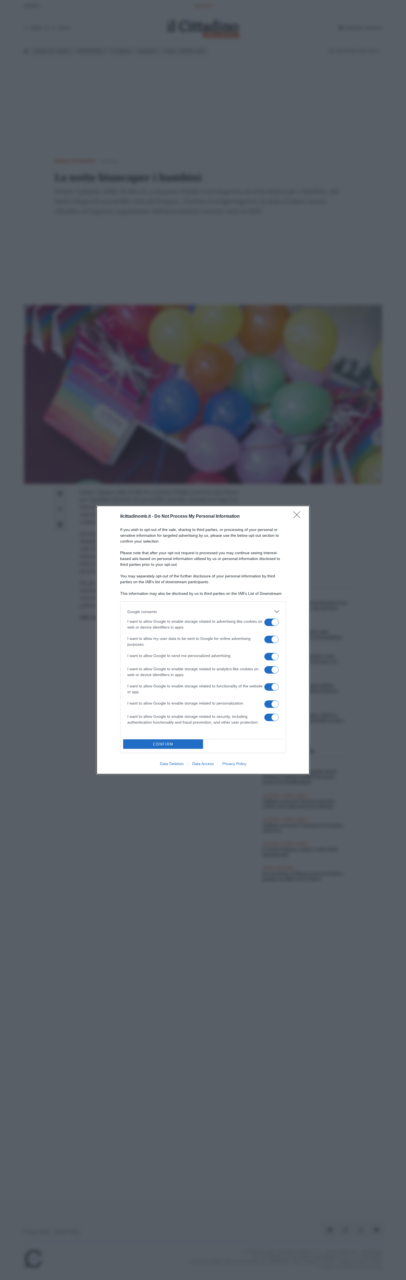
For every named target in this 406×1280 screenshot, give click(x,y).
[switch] (271, 622)
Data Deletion (172, 763)
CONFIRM (163, 744)
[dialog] (203, 640)
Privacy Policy (234, 763)
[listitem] (203, 611)
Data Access (203, 763)
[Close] (298, 516)
